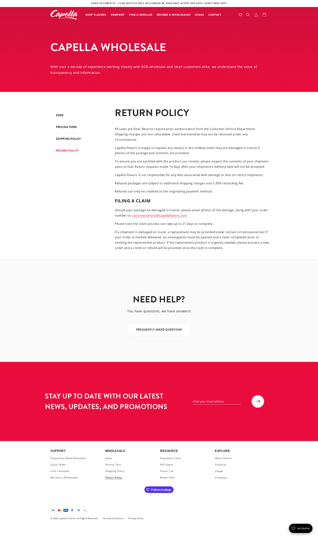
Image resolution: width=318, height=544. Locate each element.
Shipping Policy (68, 139)
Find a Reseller (60, 471)
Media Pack (167, 477)
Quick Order (58, 464)
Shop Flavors (223, 458)
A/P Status (166, 464)
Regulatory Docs (170, 458)
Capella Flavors (67, 518)
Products (220, 464)
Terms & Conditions (113, 518)
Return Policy (67, 151)
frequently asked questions (159, 330)
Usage (219, 471)
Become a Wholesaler (64, 477)
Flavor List (167, 471)
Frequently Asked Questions (68, 458)
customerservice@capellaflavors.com (159, 215)
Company (221, 477)
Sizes (59, 115)
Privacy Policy (135, 518)
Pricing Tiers (66, 127)
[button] (248, 15)
